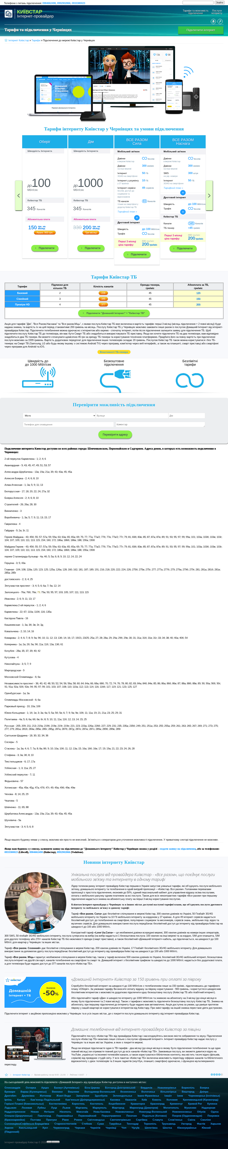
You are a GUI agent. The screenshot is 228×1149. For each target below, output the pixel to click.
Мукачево (190, 1107)
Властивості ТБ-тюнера (114, 352)
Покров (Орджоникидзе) (187, 1115)
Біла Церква (92, 1087)
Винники (57, 1091)
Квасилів (130, 1099)
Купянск (212, 1103)
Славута (158, 1119)
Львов (66, 1107)
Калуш (21, 1099)
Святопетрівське (120, 1119)
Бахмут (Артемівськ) (66, 1087)
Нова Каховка (101, 1111)
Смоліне (205, 1119)
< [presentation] (18, 195)
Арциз (45, 1087)
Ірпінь (8, 1099)
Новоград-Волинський (153, 1111)
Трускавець (169, 1123)
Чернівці (111, 1127)
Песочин (131, 1115)
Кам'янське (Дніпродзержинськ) (85, 1099)
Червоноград (61, 1127)
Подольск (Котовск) (154, 1115)
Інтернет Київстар (21, 1075)
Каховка (115, 1099)
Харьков (215, 1123)
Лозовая (27, 1107)
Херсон (9, 1127)
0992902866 (63, 3)
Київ (144, 1099)
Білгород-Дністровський (120, 1087)
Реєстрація (213, 21)
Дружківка (28, 1095)
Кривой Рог (195, 1103)
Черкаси (80, 1127)
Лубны (41, 1107)
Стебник (87, 1123)
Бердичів (146, 1087)
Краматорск (138, 1103)
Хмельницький (28, 1127)
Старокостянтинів (65, 1123)
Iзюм (180, 1095)
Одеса (214, 1111)
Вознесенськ (128, 1091)
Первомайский (87, 1115)
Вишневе (73, 1091)
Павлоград (44, 1115)
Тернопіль (150, 1123)
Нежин (35, 1111)
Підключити (46, 248)
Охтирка (31, 1087)
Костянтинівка (58, 1103)
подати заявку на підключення (178, 848)
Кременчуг (176, 1103)
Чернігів (95, 1127)
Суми (100, 1123)
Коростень (78, 1103)
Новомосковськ (182, 1111)
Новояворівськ (167, 1087)
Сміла (191, 1119)
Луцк (54, 1107)
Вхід (220, 21)
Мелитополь (171, 1107)
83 (144, 201)
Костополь (96, 1103)
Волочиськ (148, 1091)
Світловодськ (96, 1119)
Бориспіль (188, 1087)
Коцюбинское (117, 1103)
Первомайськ (64, 1115)
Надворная (208, 1107)
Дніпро (204, 1091)
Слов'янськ (175, 1119)
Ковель (156, 1099)
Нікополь (65, 1111)
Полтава (35, 1119)
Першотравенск (111, 1115)
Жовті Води (63, 1095)
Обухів (201, 1111)
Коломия (172, 1099)
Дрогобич (10, 1095)
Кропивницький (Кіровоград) (200, 1099)
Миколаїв (82, 1111)
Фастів (201, 1123)
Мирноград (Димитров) (144, 1107)
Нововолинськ (125, 1111)
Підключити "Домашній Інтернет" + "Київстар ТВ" (115, 313)
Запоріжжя (82, 1095)
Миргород (118, 1107)
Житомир (45, 1095)
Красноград (157, 1103)
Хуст (45, 1127)
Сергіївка (141, 1119)
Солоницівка (12, 1123)
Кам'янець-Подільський (45, 1099)
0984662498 (49, 3)
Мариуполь (100, 1107)
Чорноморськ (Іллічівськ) (204, 1095)
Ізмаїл (168, 1095)
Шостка (167, 1127)
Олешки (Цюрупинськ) (18, 1115)
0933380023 (78, 3)
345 (191, 223)
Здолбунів (101, 1095)
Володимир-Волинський (99, 1091)
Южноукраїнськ (186, 1127)
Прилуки (51, 1119)
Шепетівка (151, 1127)
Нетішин (49, 1111)
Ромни (78, 1119)
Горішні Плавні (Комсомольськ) (24, 1103)
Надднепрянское (15, 1111)
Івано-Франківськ (148, 1095)
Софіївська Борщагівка (34, 1123)
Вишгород (188, 1091)
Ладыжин (10, 1107)
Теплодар (133, 1123)
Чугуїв (135, 1127)
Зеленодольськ (122, 1095)
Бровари (10, 1091)
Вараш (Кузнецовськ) (34, 1091)
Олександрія (12, 1087)
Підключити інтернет (200, 30)
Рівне (65, 1119)
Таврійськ (115, 1123)
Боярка (204, 1087)
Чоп (124, 1127)
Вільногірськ (168, 1091)
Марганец (81, 1107)
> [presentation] (209, 195)
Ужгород (186, 1123)
